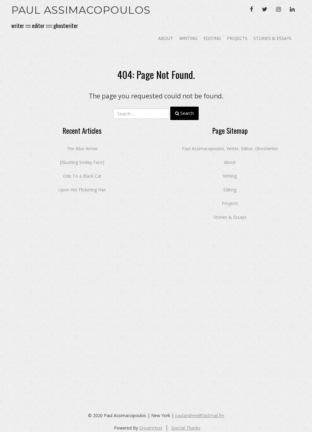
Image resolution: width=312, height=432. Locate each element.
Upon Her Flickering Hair (82, 190)
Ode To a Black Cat (82, 176)
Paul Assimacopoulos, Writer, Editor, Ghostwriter (230, 148)
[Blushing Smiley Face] (82, 162)
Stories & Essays (273, 38)
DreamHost (150, 428)
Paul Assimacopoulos (81, 10)
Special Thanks (185, 428)
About (165, 38)
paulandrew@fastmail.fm (199, 415)
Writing (188, 38)
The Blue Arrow (82, 148)
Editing (212, 38)
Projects (237, 38)
